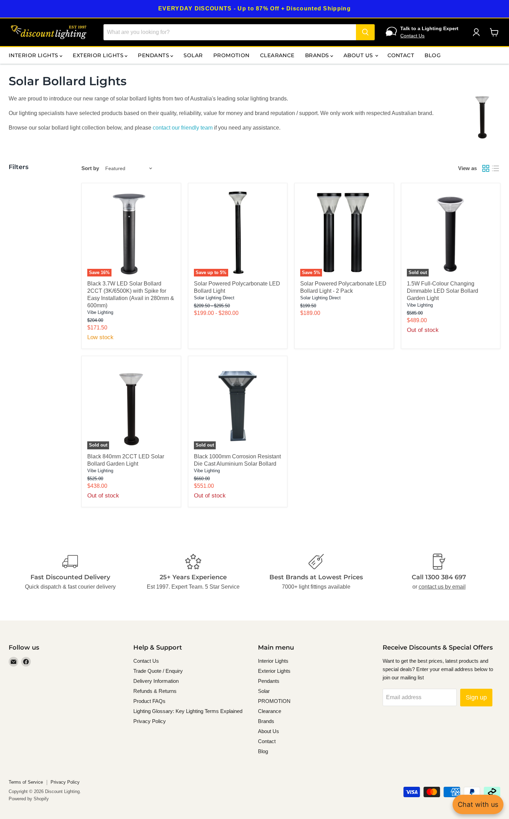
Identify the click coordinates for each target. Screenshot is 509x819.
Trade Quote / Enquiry (158, 671)
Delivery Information (156, 681)
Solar (193, 55)
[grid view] (486, 168)
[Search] (365, 32)
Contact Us (412, 35)
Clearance (277, 55)
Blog (433, 55)
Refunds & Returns (155, 691)
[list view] (495, 168)
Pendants (154, 55)
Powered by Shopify (29, 798)
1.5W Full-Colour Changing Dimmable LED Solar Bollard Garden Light (442, 291)
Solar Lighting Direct (214, 297)
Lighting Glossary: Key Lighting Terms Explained (187, 711)
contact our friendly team (183, 128)
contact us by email (442, 587)
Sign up (476, 697)
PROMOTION (231, 55)
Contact (400, 55)
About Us (358, 55)
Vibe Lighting (100, 312)
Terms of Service (26, 782)
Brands (317, 55)
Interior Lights (34, 55)
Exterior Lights (99, 55)
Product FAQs (149, 701)
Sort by (90, 168)
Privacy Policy (149, 721)
